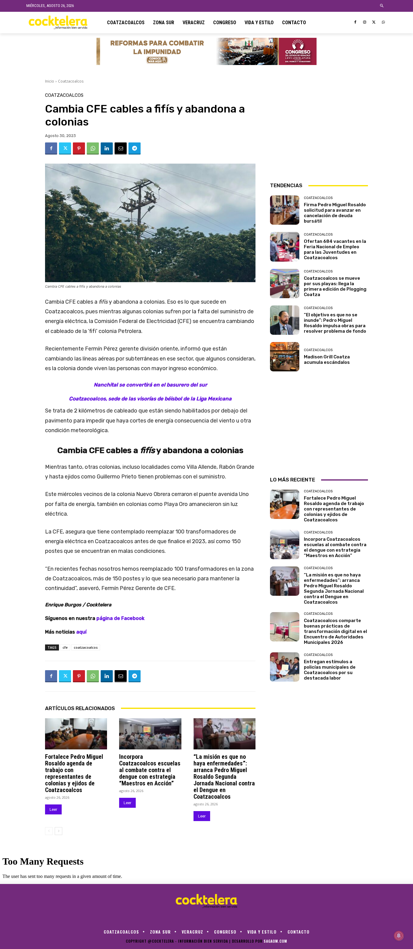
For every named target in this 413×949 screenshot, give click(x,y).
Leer (53, 809)
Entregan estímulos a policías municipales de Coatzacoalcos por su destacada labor (330, 670)
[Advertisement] (319, 131)
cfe (65, 647)
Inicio (49, 81)
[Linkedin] (107, 148)
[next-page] (58, 831)
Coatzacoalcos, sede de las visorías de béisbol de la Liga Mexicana (150, 399)
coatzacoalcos (86, 647)
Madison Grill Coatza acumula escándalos (327, 359)
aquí (81, 632)
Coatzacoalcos (70, 81)
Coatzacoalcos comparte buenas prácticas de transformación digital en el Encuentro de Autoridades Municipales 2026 (335, 631)
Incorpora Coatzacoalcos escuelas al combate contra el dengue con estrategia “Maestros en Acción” (149, 770)
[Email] (121, 148)
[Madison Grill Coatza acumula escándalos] (284, 356)
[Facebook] (355, 22)
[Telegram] (134, 148)
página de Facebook (120, 618)
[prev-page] (49, 831)
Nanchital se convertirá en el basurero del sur (150, 385)
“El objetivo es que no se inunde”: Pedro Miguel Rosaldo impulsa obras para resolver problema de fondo (335, 323)
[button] (382, 6)
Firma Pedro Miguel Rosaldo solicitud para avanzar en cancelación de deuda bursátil (335, 213)
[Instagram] (364, 22)
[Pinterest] (79, 148)
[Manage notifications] (399, 936)
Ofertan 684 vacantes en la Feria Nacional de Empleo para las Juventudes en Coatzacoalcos (335, 249)
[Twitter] (373, 22)
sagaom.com (275, 941)
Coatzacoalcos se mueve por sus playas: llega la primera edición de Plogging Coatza (335, 286)
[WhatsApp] (383, 22)
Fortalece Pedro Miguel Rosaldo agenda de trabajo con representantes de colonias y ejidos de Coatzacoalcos (74, 773)
